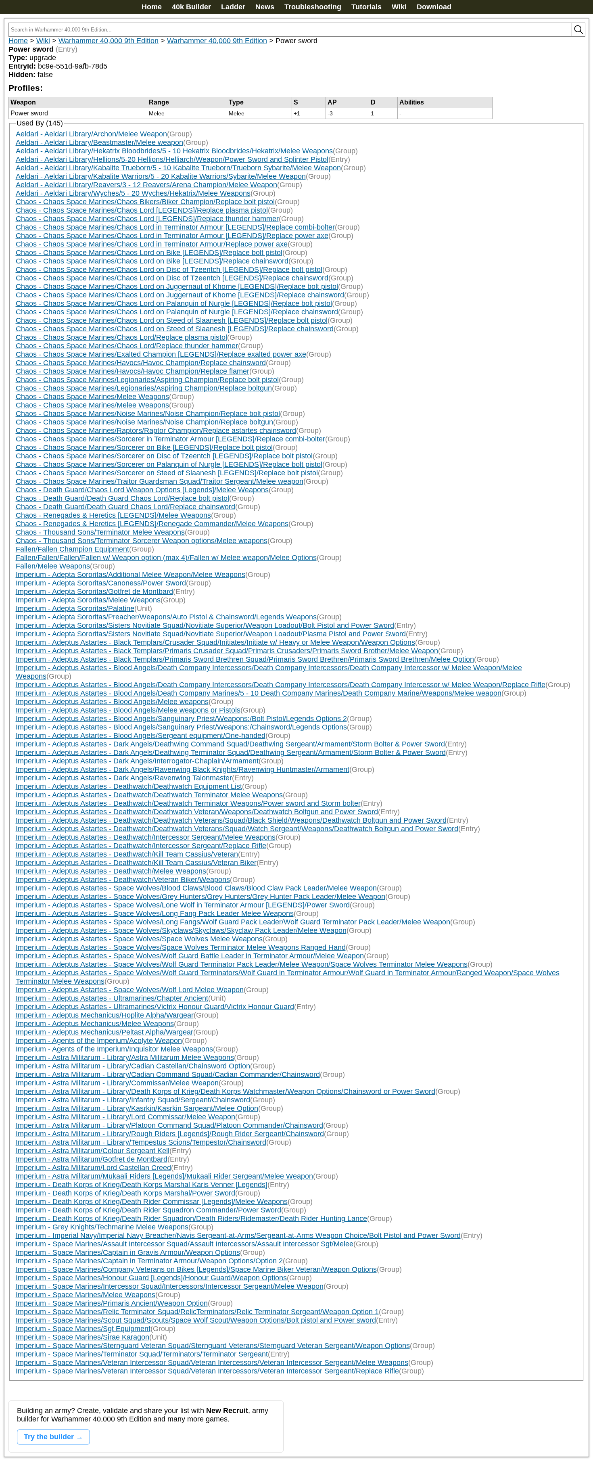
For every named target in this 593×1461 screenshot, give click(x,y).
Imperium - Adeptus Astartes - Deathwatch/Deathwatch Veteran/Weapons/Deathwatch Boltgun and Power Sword (197, 812)
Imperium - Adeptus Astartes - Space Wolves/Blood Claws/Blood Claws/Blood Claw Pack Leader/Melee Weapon (196, 888)
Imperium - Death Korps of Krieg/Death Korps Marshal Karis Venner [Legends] (141, 1185)
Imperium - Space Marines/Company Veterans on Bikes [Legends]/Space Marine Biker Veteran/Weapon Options (196, 1269)
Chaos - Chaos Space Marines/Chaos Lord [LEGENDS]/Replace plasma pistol (142, 210)
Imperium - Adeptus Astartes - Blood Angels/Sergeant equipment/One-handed (140, 736)
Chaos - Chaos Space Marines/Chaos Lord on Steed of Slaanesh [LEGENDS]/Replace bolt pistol (172, 320)
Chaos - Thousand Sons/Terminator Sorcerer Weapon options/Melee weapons (141, 541)
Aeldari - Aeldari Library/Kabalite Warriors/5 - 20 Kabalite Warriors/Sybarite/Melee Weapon (161, 176)
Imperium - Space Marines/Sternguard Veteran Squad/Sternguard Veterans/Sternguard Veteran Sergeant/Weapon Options (213, 1346)
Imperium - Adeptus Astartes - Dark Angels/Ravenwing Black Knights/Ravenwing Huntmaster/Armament (182, 769)
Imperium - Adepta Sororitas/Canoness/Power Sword (101, 583)
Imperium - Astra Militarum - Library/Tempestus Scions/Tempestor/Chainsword (141, 1142)
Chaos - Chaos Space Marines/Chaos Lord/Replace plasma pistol (121, 337)
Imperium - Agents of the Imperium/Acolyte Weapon (99, 1041)
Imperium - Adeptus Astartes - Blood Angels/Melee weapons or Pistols (128, 710)
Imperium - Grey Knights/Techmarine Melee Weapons (102, 1227)
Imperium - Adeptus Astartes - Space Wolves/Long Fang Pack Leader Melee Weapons (155, 913)
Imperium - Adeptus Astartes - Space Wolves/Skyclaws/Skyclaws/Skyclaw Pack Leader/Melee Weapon (181, 930)
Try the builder (49, 1437)
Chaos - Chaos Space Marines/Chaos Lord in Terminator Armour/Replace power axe (152, 244)
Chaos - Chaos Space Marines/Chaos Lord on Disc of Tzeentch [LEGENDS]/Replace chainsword (172, 278)
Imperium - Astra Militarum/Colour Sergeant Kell (92, 1151)
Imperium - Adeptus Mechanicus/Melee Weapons (95, 1024)
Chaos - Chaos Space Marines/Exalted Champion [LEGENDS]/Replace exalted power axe (161, 354)
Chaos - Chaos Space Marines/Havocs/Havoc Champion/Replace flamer (132, 371)
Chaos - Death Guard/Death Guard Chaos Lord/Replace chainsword (125, 507)
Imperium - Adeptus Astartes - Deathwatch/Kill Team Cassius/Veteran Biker (136, 863)
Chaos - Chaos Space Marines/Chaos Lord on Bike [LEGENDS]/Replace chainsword (152, 261)
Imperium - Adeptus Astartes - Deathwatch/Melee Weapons (111, 871)
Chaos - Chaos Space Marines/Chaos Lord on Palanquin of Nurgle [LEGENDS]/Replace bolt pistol (174, 303)
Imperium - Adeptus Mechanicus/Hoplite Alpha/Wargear (105, 1015)
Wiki (399, 7)
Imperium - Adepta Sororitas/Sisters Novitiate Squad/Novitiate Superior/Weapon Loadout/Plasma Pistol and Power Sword (211, 634)
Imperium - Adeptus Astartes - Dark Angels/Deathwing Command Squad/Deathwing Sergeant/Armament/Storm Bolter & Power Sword (230, 744)
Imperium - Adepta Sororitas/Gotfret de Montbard (94, 591)
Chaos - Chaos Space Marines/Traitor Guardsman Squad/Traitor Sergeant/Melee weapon (159, 481)
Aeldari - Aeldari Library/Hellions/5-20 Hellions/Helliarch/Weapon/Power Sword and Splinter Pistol (172, 159)
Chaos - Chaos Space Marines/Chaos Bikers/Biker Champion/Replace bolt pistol (145, 202)
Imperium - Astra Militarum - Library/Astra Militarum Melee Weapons (125, 1057)
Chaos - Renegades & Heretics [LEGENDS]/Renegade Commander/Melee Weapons (152, 524)
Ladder (233, 7)
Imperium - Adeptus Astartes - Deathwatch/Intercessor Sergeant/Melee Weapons (146, 837)
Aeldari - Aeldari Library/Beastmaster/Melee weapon (99, 142)
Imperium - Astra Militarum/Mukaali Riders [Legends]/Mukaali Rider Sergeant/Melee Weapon (164, 1176)
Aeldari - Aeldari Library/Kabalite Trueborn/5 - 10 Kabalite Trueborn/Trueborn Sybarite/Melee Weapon (178, 168)
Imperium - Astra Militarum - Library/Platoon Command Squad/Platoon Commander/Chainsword (169, 1125)
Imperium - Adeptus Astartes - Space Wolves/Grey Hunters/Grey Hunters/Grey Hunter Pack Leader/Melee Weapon (200, 896)
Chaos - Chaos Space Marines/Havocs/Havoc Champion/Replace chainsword (141, 363)
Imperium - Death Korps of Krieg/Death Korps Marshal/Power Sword (125, 1193)
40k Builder (191, 7)
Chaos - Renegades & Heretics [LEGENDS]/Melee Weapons (113, 515)
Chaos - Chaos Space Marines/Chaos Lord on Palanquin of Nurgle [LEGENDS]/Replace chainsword (177, 312)
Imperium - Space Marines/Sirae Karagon (82, 1337)
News (264, 7)
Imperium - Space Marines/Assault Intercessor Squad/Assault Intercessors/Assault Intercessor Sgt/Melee (184, 1244)
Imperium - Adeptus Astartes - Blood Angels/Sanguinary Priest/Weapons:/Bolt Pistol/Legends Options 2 (181, 719)
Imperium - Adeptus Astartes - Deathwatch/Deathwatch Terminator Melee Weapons (149, 795)
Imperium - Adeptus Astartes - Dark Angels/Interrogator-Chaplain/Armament (137, 761)
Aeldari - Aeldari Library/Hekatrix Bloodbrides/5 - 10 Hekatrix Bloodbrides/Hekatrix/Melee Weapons (174, 151)
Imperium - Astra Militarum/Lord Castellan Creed (93, 1168)
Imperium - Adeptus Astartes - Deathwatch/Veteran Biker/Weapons (123, 880)
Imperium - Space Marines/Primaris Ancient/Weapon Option (112, 1303)
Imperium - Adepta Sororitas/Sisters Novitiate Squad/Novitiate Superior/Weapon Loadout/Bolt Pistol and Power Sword (205, 625)
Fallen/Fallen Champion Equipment (72, 549)
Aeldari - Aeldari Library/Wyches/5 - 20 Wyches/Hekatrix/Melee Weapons (133, 193)
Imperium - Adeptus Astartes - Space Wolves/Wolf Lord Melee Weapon (130, 990)
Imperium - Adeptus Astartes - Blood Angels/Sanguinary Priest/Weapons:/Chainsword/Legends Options (181, 727)
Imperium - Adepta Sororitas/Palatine (75, 608)
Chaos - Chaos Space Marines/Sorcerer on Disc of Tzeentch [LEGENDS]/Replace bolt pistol (164, 456)
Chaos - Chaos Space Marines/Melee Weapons (92, 397)
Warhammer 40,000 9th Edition (108, 41)
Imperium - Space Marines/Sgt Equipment (83, 1329)
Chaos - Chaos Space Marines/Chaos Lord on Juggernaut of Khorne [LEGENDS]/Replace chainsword (180, 295)
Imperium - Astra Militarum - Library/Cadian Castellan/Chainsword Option (133, 1066)
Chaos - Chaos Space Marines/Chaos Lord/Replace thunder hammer (127, 346)
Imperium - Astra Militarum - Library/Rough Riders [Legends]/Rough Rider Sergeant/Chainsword (170, 1134)
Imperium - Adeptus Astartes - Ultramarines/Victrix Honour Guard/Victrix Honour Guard (155, 1007)
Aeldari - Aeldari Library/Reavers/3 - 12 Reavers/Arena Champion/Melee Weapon (146, 185)
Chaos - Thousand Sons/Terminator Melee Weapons (100, 532)
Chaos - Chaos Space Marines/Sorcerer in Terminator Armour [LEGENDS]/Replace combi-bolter (170, 439)
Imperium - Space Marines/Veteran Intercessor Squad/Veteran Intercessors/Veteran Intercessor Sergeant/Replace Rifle (207, 1371)
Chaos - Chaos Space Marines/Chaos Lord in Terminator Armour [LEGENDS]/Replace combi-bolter (175, 227)
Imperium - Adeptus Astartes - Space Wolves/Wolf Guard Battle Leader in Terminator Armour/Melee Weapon (190, 956)
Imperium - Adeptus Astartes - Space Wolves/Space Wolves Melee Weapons (139, 939)
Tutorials (366, 7)
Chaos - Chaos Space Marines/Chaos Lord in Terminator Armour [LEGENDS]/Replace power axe (172, 236)
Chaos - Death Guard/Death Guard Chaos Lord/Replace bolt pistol (122, 498)
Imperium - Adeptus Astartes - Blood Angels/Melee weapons (112, 702)
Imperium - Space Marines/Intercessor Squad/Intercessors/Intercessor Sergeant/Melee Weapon (170, 1286)
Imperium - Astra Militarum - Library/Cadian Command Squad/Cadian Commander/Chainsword (168, 1074)
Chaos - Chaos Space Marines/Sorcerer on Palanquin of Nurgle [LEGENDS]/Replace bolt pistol (169, 464)
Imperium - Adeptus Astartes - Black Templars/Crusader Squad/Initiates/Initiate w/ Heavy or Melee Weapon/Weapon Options (215, 642)
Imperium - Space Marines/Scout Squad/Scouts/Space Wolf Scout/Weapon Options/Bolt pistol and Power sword (196, 1320)
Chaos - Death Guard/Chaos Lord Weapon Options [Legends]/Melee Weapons (142, 490)
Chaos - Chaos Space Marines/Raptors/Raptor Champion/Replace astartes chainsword (156, 430)
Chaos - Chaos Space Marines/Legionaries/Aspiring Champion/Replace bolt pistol (147, 380)
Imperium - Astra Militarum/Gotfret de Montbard (91, 1159)
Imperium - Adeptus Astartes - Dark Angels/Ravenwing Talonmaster (124, 778)
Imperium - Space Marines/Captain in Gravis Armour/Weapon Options (128, 1252)
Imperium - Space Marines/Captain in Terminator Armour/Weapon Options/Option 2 (149, 1261)
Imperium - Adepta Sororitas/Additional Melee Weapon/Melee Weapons (130, 575)
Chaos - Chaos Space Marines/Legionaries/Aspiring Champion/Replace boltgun (144, 388)
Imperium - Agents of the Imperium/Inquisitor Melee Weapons (114, 1049)
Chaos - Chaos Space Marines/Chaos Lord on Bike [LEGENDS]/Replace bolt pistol (149, 253)
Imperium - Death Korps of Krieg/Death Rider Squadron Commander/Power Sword (148, 1210)
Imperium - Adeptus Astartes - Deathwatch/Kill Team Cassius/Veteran (127, 854)
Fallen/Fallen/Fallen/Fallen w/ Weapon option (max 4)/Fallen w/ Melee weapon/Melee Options (166, 558)
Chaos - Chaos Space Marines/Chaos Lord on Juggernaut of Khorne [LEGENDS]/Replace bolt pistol (177, 286)
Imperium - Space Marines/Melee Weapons (85, 1295)
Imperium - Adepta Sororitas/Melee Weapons (88, 600)
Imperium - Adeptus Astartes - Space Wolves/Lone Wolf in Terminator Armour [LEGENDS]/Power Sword (183, 905)
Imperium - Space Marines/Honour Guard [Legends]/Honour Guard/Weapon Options (151, 1278)
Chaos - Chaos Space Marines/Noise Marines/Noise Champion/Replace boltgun (144, 422)
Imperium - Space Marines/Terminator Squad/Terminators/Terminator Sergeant (142, 1354)
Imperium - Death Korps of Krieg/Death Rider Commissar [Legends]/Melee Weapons (152, 1202)
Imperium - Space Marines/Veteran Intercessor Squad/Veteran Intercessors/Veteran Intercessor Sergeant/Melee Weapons (212, 1363)
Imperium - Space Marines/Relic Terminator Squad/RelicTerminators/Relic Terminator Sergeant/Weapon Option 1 (197, 1312)
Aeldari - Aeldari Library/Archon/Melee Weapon (91, 134)
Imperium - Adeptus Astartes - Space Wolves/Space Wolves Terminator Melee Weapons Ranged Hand (181, 947)
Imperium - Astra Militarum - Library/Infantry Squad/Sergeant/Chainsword (133, 1100)
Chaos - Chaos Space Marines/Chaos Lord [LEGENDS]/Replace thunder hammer (147, 219)
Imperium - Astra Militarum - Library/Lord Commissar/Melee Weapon (125, 1117)
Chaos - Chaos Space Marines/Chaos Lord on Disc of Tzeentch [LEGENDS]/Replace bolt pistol (169, 269)
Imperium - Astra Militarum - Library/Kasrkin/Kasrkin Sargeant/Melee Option (137, 1108)
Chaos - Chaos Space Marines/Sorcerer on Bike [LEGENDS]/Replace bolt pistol (144, 447)
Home (152, 7)
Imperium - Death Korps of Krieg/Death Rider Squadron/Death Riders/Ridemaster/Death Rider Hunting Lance (191, 1218)
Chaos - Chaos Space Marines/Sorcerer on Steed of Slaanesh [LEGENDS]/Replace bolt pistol (167, 473)
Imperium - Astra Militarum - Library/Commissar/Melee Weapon (117, 1083)
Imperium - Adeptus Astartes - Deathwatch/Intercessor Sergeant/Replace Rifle (141, 846)
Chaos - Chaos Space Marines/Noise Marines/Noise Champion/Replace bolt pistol (148, 414)
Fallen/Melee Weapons (53, 566)
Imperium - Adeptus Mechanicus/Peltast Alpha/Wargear (104, 1032)
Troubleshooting (312, 7)
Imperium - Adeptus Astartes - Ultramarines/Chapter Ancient (112, 998)
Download (434, 7)
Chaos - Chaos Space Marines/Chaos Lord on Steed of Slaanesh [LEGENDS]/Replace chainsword (175, 329)
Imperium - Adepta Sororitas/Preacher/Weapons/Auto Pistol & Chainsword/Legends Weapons (166, 617)
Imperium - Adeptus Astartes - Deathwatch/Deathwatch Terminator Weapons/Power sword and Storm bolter (188, 803)
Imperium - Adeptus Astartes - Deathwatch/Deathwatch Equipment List (129, 786)
